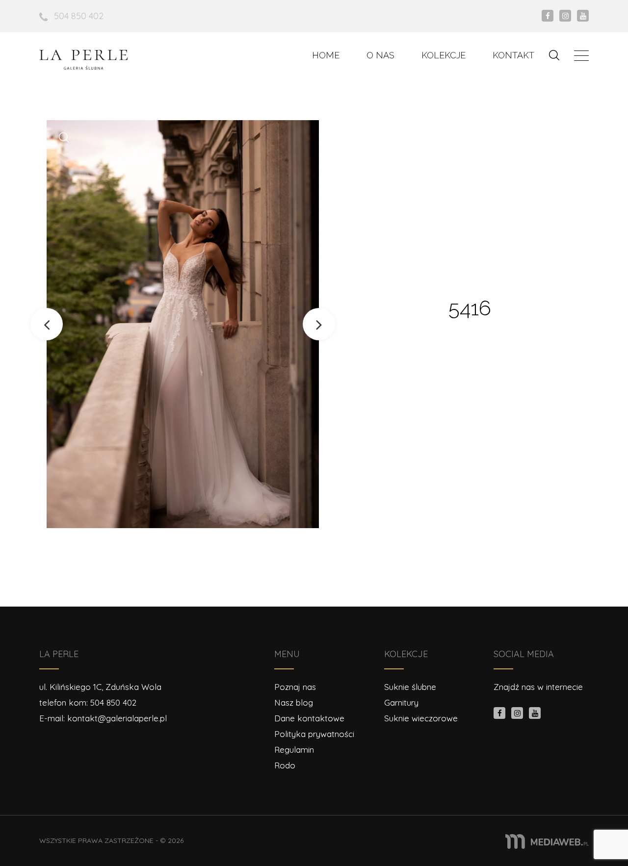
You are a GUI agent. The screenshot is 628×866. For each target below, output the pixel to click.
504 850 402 (79, 16)
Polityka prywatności (314, 734)
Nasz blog (293, 702)
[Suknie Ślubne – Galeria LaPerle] (83, 60)
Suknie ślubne (410, 687)
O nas (380, 55)
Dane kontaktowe (309, 718)
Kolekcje (443, 55)
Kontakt (513, 55)
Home (326, 55)
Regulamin (294, 749)
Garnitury (401, 702)
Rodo (284, 765)
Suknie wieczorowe (421, 718)
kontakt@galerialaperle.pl (117, 718)
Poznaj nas (295, 687)
